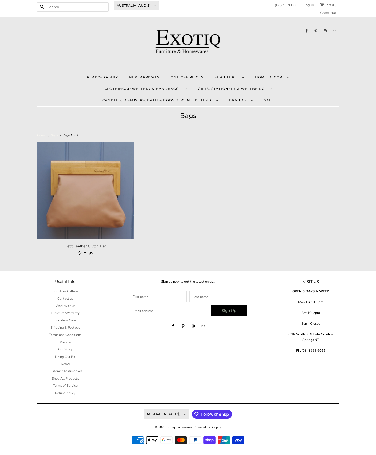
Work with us (65, 306)
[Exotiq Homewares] (188, 45)
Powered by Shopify (207, 427)
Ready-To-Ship (102, 77)
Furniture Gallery (65, 291)
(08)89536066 (286, 5)
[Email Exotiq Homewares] (334, 31)
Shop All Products (65, 378)
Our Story (65, 349)
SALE (269, 100)
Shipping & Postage (65, 327)
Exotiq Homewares (179, 427)
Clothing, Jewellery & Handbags (143, 89)
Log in (309, 5)
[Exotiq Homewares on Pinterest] (316, 31)
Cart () (330, 5)
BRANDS (238, 100)
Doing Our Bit (65, 357)
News (65, 364)
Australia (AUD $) (134, 5)
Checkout (328, 12)
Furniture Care (65, 320)
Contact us (65, 298)
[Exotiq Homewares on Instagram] (325, 31)
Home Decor (270, 77)
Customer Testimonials (65, 371)
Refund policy (65, 393)
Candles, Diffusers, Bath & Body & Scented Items (158, 100)
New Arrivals (144, 77)
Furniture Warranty (65, 313)
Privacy (65, 342)
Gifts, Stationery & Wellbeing (232, 89)
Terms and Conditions (65, 335)
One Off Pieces (187, 77)
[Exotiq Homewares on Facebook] (306, 31)
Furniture (227, 77)
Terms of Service (65, 385)
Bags (188, 115)
